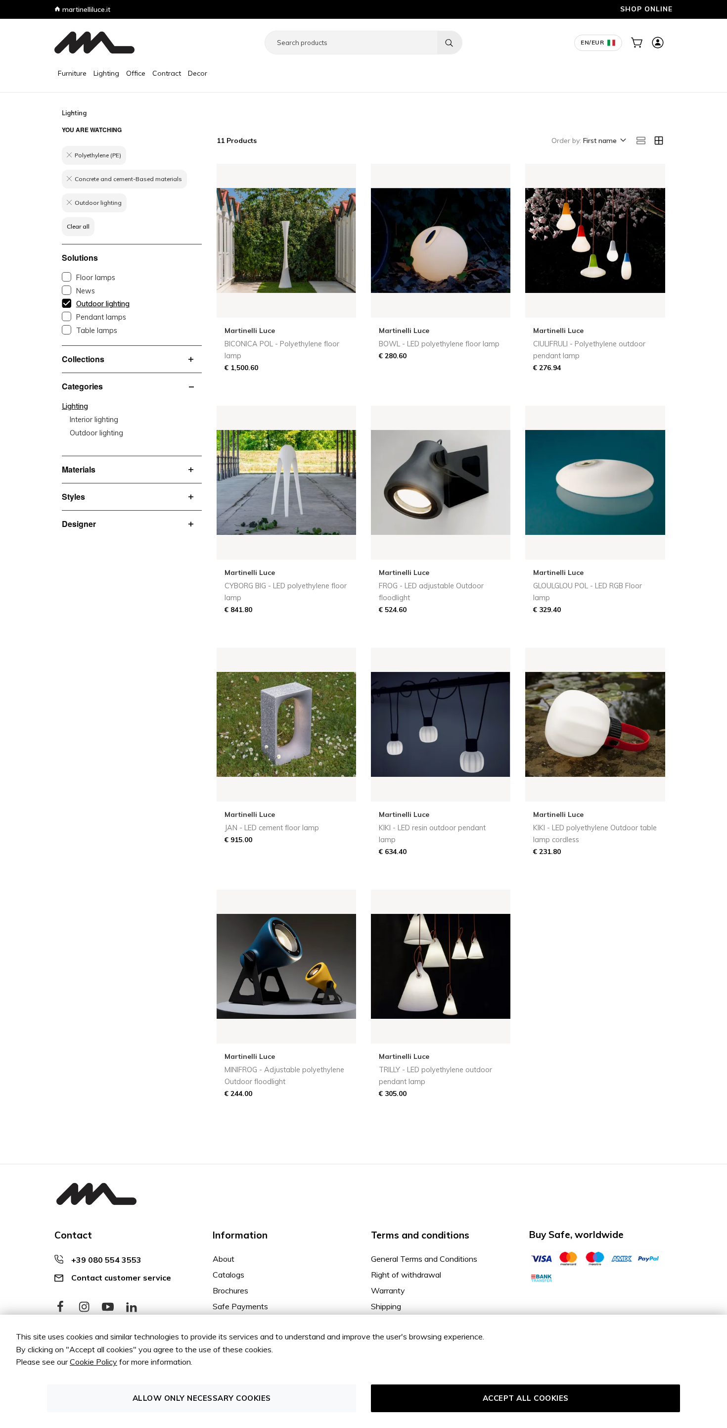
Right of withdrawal (406, 1275)
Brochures (230, 1290)
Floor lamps (95, 277)
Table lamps (96, 330)
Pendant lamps (101, 317)
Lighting (106, 73)
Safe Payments (240, 1306)
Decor (197, 73)
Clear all (78, 226)
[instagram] (84, 1307)
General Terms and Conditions (424, 1259)
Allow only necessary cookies (202, 1398)
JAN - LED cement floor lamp (272, 827)
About (223, 1259)
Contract (166, 73)
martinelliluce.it (85, 9)
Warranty (388, 1290)
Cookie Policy (93, 1362)
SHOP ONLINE (646, 8)
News (85, 290)
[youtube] (108, 1307)
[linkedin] (131, 1307)
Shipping (386, 1306)
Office (135, 73)
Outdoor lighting (103, 303)
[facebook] (60, 1307)
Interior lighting (94, 419)
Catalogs (228, 1275)
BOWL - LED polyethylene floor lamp (439, 343)
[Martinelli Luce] (94, 42)
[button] (604, 141)
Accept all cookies (526, 1398)
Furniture (72, 73)
